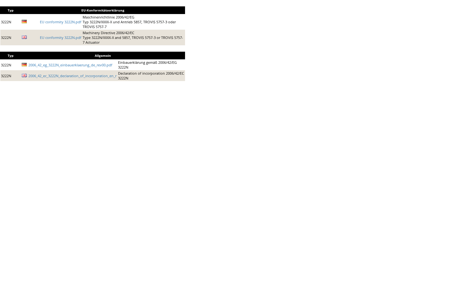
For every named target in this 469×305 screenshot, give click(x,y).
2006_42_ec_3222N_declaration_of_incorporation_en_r (72, 75)
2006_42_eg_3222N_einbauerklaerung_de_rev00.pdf (70, 65)
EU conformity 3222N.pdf (60, 21)
